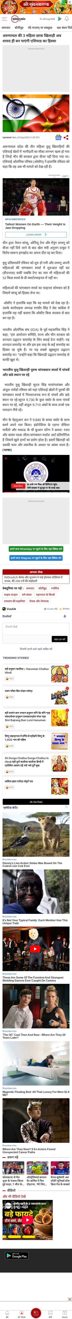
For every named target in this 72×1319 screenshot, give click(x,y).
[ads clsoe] (70, 1299)
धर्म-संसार (27, 595)
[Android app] (16, 1255)
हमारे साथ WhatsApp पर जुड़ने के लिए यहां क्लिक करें (36, 548)
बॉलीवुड (19, 28)
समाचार (6, 28)
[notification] (66, 18)
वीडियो (11, 1190)
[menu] (5, 19)
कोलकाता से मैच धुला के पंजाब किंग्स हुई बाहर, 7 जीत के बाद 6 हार (13, 1181)
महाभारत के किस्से (45, 595)
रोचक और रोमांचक (39, 601)
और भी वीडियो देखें (14, 1196)
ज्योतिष (55, 588)
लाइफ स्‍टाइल (11, 595)
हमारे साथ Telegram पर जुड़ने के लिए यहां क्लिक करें (36, 557)
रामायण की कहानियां (14, 601)
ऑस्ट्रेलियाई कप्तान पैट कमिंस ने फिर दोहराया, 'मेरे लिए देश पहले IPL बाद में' (37, 1181)
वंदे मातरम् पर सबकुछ (40, 28)
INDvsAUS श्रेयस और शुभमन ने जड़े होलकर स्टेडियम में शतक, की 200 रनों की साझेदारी (33, 579)
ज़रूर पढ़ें (12, 1157)
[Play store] (60, 18)
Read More (18, 486)
